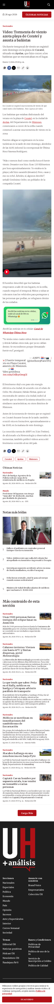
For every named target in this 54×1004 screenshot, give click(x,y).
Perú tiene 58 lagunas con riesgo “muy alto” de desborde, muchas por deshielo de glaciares (18, 495)
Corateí (28, 118)
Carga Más (27, 813)
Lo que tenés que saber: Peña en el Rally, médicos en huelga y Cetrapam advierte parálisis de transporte (19, 687)
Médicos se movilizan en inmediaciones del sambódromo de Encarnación (18, 722)
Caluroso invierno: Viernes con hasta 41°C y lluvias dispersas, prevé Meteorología (19, 651)
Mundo (6, 491)
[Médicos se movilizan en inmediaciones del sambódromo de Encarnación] (45, 717)
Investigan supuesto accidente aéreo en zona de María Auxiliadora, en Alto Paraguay (28, 569)
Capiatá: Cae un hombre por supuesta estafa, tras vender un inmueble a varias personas (19, 782)
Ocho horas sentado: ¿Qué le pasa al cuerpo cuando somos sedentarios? (27, 579)
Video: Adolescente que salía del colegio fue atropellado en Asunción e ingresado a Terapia (29, 559)
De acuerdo (27, 999)
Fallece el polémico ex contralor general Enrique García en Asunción (26, 549)
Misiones (36, 122)
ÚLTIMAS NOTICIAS (37, 14)
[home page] (27, 4)
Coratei (8, 459)
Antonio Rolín (30, 743)
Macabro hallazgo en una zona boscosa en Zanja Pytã (19, 755)
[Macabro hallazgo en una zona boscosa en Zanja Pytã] (45, 752)
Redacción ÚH (30, 483)
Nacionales (8, 26)
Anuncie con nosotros (35, 879)
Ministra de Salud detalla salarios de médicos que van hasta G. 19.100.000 (28, 589)
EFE (26, 501)
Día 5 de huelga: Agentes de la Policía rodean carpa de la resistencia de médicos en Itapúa (18, 477)
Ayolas (6, 122)
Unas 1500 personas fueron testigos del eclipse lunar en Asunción (20, 620)
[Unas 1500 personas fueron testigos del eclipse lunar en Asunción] (45, 616)
